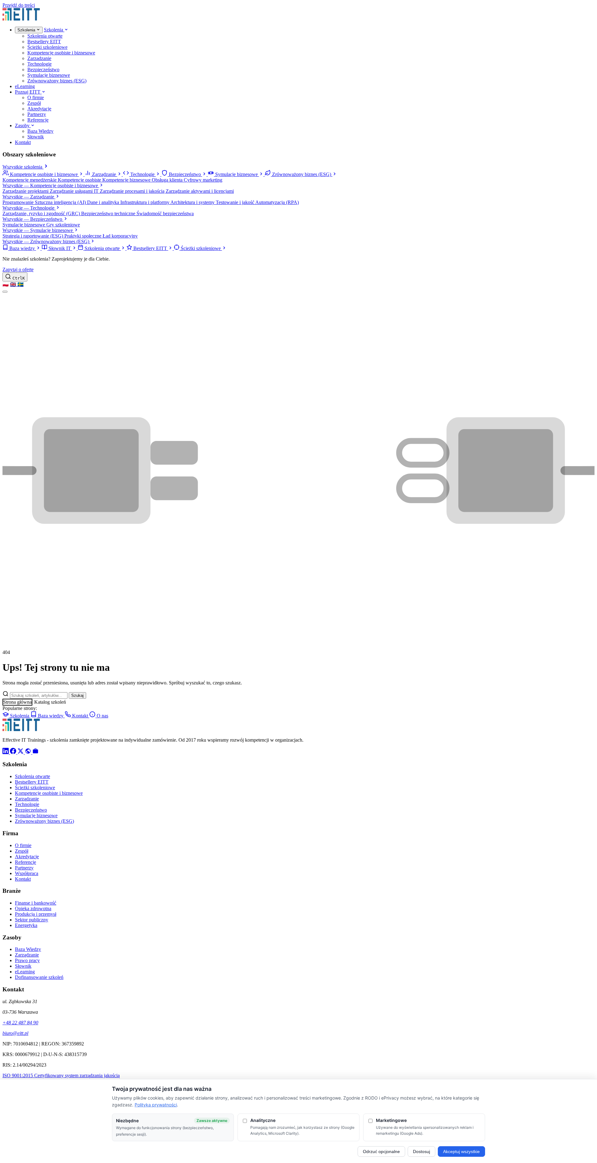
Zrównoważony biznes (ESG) (56, 80)
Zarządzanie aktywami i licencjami (200, 191)
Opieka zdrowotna (33, 908)
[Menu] (4, 292)
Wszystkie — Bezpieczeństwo (32, 219)
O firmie (35, 97)
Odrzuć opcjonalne (381, 1151)
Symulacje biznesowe (48, 75)
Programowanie (18, 202)
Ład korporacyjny (120, 236)
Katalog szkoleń (50, 702)
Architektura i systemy (193, 202)
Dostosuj (421, 1151)
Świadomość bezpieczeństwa (165, 213)
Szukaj (77, 695)
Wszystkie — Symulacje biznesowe (38, 230)
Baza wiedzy (22, 248)
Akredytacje (39, 108)
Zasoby (23, 125)
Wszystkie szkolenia (23, 166)
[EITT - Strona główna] (21, 18)
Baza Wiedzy (40, 131)
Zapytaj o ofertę (18, 269)
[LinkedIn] (6, 752)
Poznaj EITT (28, 92)
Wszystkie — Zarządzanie (28, 196)
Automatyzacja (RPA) (277, 202)
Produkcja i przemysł (35, 914)
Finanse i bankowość (35, 903)
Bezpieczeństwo (43, 69)
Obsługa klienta (168, 180)
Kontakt (23, 142)
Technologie (39, 64)
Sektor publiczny (31, 919)
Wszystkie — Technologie (29, 208)
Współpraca (26, 873)
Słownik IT (59, 248)
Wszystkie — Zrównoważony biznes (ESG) (46, 241)
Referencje (38, 120)
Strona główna (17, 702)
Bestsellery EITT (44, 41)
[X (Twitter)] (21, 752)
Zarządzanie (39, 58)
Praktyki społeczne (83, 236)
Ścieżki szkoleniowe (47, 47)
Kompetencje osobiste (80, 180)
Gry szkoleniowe (63, 224)
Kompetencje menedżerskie (30, 180)
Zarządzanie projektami (26, 191)
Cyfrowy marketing (203, 180)
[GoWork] (35, 752)
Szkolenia (26, 30)
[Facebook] (13, 752)
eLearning (25, 86)
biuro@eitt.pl (15, 1033)
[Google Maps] (28, 752)
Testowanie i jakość (235, 202)
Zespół (34, 103)
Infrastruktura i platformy (145, 202)
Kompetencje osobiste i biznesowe (61, 52)
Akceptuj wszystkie (461, 1151)
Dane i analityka (103, 202)
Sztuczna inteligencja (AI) (61, 202)
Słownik (35, 136)
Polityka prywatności (156, 1104)
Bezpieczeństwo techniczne (109, 213)
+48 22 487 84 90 (20, 1022)
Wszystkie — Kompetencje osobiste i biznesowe (50, 185)
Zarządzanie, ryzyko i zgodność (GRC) (41, 213)
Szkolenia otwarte (44, 36)
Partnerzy (36, 114)
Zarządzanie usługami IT (75, 191)
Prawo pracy (27, 960)
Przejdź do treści (18, 5)
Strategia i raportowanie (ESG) (33, 236)
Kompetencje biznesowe (127, 180)
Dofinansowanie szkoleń (39, 977)
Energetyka (26, 925)
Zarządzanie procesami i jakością (133, 191)
